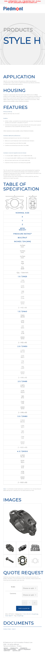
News (6, 648)
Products (14, 648)
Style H (11, 616)
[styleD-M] (35, 560)
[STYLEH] (35, 548)
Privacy (19, 646)
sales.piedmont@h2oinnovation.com (25, 2)
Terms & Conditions (9, 646)
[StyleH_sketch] (22, 522)
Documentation (10, 649)
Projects (23, 648)
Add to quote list (24, 608)
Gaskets (13, 593)
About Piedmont (24, 649)
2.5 (27, 614)
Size (6, 616)
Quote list (16, 650)
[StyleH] (22, 560)
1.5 (24, 614)
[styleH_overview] (22, 548)
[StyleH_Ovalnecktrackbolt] (9, 560)
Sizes (13, 587)
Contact (7, 650)
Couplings (35, 614)
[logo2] (18, 8)
